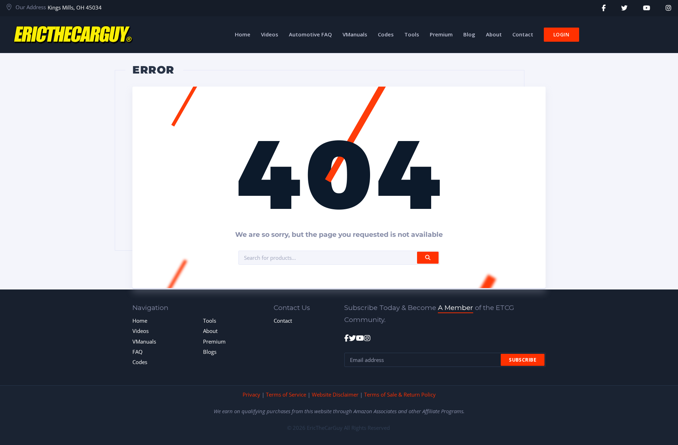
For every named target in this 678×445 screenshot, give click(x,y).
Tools (209, 320)
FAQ (137, 351)
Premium (214, 341)
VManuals (144, 341)
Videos (140, 330)
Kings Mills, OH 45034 (75, 7)
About (210, 330)
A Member (455, 308)
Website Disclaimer (335, 394)
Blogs (209, 351)
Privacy (251, 394)
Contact (283, 320)
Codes (139, 361)
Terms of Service (286, 394)
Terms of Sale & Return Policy (400, 394)
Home (139, 320)
